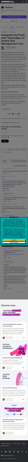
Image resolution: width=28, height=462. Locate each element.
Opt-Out (23, 237)
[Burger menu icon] (26, 1)
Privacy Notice (8, 233)
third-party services (17, 235)
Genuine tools (5, 445)
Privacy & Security (6, 443)
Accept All (14, 240)
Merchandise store (8, 455)
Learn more (23, 226)
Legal (23, 443)
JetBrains (12, 458)
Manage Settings (14, 242)
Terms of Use (20, 233)
